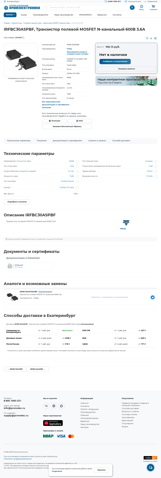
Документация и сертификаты (55, 105)
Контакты (84, 406)
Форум (125, 427)
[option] (21, 60)
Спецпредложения (89, 418)
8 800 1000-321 (12, 401)
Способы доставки (121, 141)
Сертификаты (128, 417)
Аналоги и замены (97, 141)
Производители (88, 412)
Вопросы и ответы (130, 411)
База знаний (127, 420)
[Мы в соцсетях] (46, 406)
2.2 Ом (71, 171)
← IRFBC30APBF (15, 369)
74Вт (72, 176)
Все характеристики (51, 102)
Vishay (69, 49)
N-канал (149, 161)
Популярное (127, 424)
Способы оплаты (129, 414)
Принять (101, 470)
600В (71, 161)
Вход (141, 9)
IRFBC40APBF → (37, 369)
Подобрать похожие (17, 202)
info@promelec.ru (14, 408)
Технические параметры (19, 141)
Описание (46, 107)
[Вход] (141, 6)
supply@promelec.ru (16, 416)
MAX (81, 121)
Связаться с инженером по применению (109, 297)
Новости (84, 403)
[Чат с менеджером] (150, 467)
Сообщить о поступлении (115, 61)
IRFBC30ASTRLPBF (36, 292)
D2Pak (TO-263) (67, 187)
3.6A (72, 166)
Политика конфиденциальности (18, 459)
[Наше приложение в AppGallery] (61, 423)
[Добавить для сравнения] (151, 38)
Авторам (84, 427)
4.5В (151, 166)
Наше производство (89, 424)
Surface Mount (67, 181)
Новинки (84, 415)
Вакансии (84, 421)
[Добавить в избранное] (147, 38)
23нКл (150, 171)
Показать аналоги (126, 69)
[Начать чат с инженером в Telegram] (152, 297)
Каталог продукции (89, 409)
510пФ (149, 176)
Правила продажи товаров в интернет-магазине (135, 404)
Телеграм (55, 121)
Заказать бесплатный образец (67, 126)
